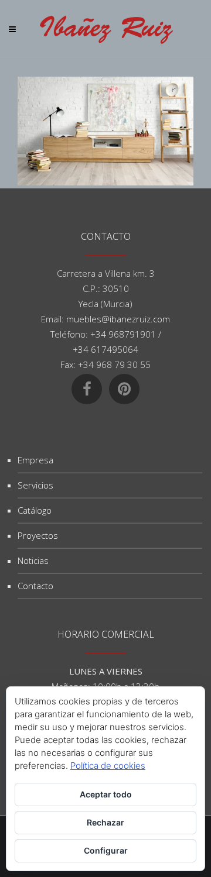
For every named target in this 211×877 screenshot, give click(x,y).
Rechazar (105, 822)
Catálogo (35, 510)
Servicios (35, 485)
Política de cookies (107, 765)
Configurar (106, 850)
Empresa (35, 460)
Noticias (33, 560)
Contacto (35, 585)
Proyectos (38, 535)
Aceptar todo (106, 794)
